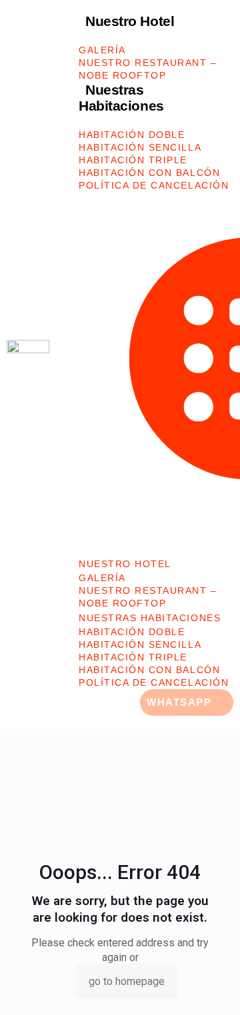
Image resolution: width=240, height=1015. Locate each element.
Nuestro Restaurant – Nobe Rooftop (148, 69)
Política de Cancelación (154, 185)
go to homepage (127, 981)
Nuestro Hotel (129, 21)
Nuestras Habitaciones (121, 97)
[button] (156, 366)
